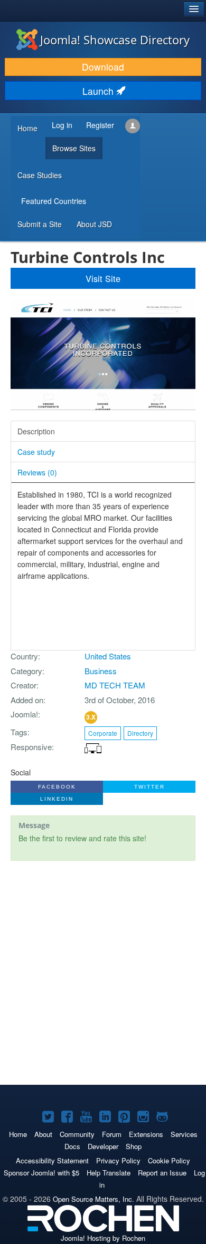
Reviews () (37, 472)
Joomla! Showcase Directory (115, 39)
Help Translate (108, 1173)
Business (101, 670)
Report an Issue (162, 1173)
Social (21, 772)
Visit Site (103, 278)
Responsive (31, 746)
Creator (23, 685)
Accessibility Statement (52, 1160)
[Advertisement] (103, 974)
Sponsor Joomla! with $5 (41, 1173)
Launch (99, 91)
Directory (140, 732)
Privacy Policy (118, 1160)
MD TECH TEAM (115, 685)
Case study (36, 451)
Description (36, 431)
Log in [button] (62, 125)
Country (24, 656)
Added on (27, 699)
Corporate (102, 732)
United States (108, 656)
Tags (19, 731)
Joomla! (24, 714)
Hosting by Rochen (103, 1238)
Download (103, 66)
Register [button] (100, 125)
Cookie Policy (169, 1160)
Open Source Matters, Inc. (93, 1199)
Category (26, 670)
